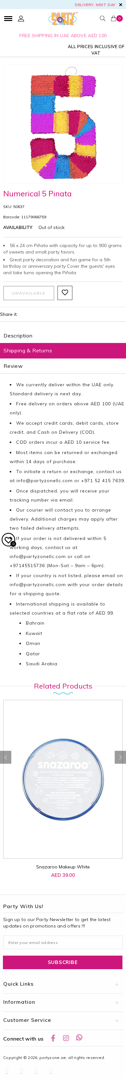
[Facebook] (53, 1038)
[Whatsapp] (79, 1038)
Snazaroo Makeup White (63, 867)
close (120, 4)
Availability (17, 227)
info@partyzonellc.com (44, 480)
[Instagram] (66, 1038)
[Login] (21, 18)
